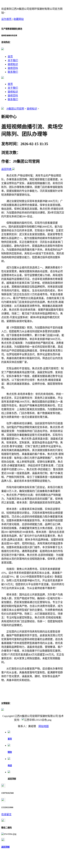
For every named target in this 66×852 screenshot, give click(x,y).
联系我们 (13, 72)
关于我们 (13, 60)
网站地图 (43, 726)
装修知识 (13, 64)
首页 (10, 56)
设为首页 (6, 19)
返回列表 (6, 169)
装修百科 (13, 68)
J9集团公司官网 (15, 108)
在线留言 (6, 814)
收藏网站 (18, 19)
